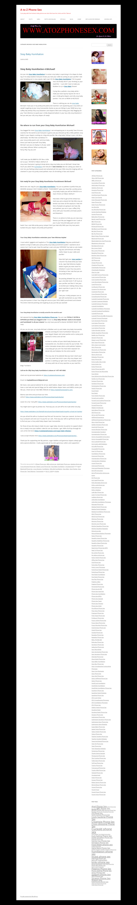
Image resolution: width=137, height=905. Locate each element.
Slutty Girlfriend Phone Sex (100, 678)
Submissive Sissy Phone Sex (100, 722)
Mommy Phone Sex (97, 521)
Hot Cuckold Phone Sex (99, 441)
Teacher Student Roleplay (99, 739)
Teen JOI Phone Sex (97, 744)
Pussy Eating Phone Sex (102, 871)
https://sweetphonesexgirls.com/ (62, 390)
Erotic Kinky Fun (96, 364)
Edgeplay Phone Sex (98, 357)
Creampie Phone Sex (98, 292)
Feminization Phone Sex (99, 386)
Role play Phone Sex (98, 642)
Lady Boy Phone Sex (98, 492)
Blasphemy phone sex (98, 243)
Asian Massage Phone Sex (99, 200)
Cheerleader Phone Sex (98, 267)
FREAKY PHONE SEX (97, 408)
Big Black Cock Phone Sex (99, 229)
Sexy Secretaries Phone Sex (100, 652)
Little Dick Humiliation (98, 499)
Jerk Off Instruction (97, 470)
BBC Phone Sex (96, 221)
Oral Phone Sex (96, 562)
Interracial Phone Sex (98, 466)
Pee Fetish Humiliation (98, 574)
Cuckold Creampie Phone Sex (100, 299)
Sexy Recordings (96, 649)
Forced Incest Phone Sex (99, 403)
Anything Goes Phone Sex (99, 195)
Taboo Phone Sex (97, 734)
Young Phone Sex (97, 787)
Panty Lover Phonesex (98, 567)
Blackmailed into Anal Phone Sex (101, 241)
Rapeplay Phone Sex (98, 637)
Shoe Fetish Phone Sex (98, 659)
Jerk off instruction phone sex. (100, 473)
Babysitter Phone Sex (98, 217)
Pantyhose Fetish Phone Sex (100, 570)
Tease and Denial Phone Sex (99, 883)
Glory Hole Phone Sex (98, 422)
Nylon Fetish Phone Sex (99, 558)
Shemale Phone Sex (97, 657)
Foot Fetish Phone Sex (98, 396)
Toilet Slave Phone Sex (98, 761)
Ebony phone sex (97, 354)
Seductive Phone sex (98, 647)
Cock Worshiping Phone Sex (100, 282)
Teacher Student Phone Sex (100, 736)
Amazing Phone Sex (97, 190)
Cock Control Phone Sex (99, 277)
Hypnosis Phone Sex (98, 456)
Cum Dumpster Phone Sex (99, 321)
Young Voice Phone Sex (99, 794)
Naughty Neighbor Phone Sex (100, 541)
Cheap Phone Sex (97, 263)
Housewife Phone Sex (98, 449)
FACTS (30, 19)
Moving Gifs (108, 19)
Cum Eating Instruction (98, 325)
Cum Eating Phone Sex (98, 328)
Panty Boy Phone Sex (98, 565)
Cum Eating (95, 834)
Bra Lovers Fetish (97, 248)
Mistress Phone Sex (97, 519)
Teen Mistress (31, 471)
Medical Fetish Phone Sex (99, 507)
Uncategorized (69, 466)
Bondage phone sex (97, 246)
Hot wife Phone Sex (97, 446)
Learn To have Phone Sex (99, 495)
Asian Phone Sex (96, 202)
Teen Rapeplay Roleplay (99, 748)
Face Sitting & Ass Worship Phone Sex (103, 376)
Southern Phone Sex (98, 690)
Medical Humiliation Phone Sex (101, 512)
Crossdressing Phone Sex (99, 296)
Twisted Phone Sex (97, 773)
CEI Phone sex (96, 260)
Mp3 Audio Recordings (93, 19)
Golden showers (96, 850)
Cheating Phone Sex (98, 265)
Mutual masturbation (97, 864)
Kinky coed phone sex (98, 485)
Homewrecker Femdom (99, 432)
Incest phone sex (101, 856)
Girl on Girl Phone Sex (98, 415)
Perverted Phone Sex (98, 587)
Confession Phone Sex (98, 287)
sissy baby (75, 103)
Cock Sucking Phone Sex (99, 280)
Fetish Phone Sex (97, 388)
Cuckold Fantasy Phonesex (100, 304)
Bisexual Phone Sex (110, 810)
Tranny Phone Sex (97, 765)
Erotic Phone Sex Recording (100, 371)
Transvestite (39, 471)
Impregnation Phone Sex (99, 458)
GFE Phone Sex (96, 412)
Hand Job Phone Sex (98, 427)
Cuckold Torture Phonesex (99, 318)
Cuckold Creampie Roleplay (100, 301)
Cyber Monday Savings (98, 330)
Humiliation (45, 469)
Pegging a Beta (96, 582)
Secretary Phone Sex (98, 645)
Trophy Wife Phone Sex (98, 770)
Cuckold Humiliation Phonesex (101, 309)
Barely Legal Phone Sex (98, 219)
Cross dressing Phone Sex (103, 825)
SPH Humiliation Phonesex (100, 703)
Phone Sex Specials (97, 599)
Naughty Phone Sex (97, 545)
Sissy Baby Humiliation (32, 54)
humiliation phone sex (102, 853)
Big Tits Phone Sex (97, 234)
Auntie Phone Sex (97, 214)
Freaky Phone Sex (96, 846)
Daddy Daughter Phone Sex (100, 333)
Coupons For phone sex (99, 289)
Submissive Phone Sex (98, 717)
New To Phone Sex (97, 550)
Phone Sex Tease (97, 601)
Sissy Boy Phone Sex (98, 664)
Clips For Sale (95, 272)
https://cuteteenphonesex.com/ (54, 375)
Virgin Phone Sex (97, 777)
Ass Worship (95, 207)
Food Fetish (95, 391)
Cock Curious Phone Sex (101, 815)
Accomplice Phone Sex (98, 183)
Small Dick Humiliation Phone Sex (102, 688)
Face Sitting (95, 374)
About (22, 19)
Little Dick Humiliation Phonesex (101, 502)
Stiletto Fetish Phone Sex (99, 707)
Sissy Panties (73, 469)
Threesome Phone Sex (98, 756)
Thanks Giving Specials (98, 753)
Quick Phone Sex (97, 630)
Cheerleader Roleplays (98, 270)
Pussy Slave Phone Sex (98, 623)
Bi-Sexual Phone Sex (98, 226)
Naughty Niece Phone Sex (99, 543)
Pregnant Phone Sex (98, 613)
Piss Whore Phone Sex (98, 608)
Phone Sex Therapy (97, 603)
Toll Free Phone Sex (97, 763)
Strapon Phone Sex (97, 715)
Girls (38, 19)
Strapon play (97, 880)
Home (79, 19)
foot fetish (95, 393)
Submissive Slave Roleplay (99, 724)
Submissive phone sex (100, 882)
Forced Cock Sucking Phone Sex (101, 400)
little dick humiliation (56, 469)
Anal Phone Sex (96, 192)
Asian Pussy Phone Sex (98, 205)
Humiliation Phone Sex (98, 454)
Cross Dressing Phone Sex (28, 466)
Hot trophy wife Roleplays (99, 444)
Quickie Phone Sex (97, 632)
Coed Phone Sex (96, 284)
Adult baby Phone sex (63, 464)
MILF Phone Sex (96, 514)
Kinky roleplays (96, 490)
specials (62, 19)
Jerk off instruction (99, 860)
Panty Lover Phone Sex (98, 867)
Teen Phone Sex (96, 746)
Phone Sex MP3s (96, 596)
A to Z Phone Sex (31, 9)
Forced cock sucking (98, 398)
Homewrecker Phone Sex (99, 434)
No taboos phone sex (98, 555)
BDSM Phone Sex (97, 224)
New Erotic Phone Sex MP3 (100, 548)
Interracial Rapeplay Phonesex (101, 468)
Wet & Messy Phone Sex (99, 785)
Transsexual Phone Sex (98, 768)
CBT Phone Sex (96, 258)
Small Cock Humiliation (98, 683)
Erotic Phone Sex (97, 367)
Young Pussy (95, 790)
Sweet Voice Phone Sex (98, 729)
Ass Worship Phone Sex (99, 209)
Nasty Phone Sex (97, 536)
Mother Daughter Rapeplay (100, 529)
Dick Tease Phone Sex (98, 342)
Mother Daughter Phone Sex (100, 526)
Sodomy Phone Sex (101, 874)
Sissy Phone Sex (96, 674)
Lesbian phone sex (97, 497)
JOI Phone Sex (96, 478)
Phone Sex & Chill (97, 589)
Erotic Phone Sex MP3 (98, 369)
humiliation (38, 167)
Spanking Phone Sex (98, 695)
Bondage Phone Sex (97, 812)
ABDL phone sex (51, 464)
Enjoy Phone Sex (96, 359)
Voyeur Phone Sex (97, 780)
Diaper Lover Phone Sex (43, 466)
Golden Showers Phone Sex (100, 425)
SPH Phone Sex (96, 705)
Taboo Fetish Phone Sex (99, 732)
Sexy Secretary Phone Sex (99, 654)
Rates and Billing (50, 19)
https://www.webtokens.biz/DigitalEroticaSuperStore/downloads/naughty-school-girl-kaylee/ (51, 411)
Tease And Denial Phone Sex (100, 741)
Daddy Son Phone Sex (98, 335)
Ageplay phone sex (76, 464)
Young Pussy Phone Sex (99, 792)
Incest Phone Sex (97, 463)
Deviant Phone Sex (97, 338)
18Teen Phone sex (40, 464)
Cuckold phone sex (102, 830)
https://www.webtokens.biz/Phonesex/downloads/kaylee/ (45, 397)
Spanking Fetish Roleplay (99, 693)
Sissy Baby (66, 469)
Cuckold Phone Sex (97, 313)
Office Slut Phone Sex (98, 560)
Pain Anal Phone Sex (108, 864)
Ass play (94, 809)
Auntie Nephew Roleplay (99, 212)
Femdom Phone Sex (98, 383)
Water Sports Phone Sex (99, 782)
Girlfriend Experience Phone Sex (101, 420)
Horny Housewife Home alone (101, 437)
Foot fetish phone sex (102, 844)
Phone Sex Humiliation (98, 594)
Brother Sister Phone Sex (99, 255)
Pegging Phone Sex (97, 584)
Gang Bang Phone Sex (98, 410)
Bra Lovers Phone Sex (98, 251)
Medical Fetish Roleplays (99, 509)
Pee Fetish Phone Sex (98, 577)
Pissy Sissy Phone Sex (98, 611)
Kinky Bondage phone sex (99, 483)
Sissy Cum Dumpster (98, 671)
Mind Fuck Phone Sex (98, 516)
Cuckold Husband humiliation (100, 311)
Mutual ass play (96, 531)
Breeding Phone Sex (98, 253)
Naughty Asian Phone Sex (99, 538)
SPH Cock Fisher (96, 698)
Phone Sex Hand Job (98, 591)
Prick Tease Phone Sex (98, 616)
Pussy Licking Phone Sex (99, 620)
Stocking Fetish (96, 710)
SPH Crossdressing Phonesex (100, 700)
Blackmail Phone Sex (26, 469)
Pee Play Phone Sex (97, 579)
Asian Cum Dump (97, 197)
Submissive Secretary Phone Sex (101, 719)
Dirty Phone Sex (96, 347)
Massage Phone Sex (97, 504)
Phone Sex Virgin (97, 606)
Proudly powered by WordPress (29, 896)
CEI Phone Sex (97, 813)
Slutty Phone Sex (97, 681)
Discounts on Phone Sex (99, 350)
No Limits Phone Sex (98, 553)
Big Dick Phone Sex (97, 231)
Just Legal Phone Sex (98, 480)
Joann (93, 475)
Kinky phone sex (96, 487)
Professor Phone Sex (98, 618)
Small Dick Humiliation (98, 686)
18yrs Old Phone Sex (98, 178)
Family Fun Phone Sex (98, 379)
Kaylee (57, 471)
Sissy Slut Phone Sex (98, 676)
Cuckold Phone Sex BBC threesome (102, 316)
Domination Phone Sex (98, 352)
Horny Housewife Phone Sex (100, 439)
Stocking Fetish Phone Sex (99, 712)
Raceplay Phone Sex (98, 635)
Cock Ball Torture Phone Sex (100, 275)
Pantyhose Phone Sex (98, 572)
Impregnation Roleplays (99, 461)
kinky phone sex (101, 862)
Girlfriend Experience (98, 417)
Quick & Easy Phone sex (99, 628)
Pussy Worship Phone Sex (99, 625)
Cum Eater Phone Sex (98, 323)
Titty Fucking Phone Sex (99, 758)
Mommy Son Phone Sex (99, 524)
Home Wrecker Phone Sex (99, 429)
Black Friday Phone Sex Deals (100, 236)
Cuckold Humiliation (98, 306)
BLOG (71, 19)
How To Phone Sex (97, 451)
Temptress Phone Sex (98, 751)
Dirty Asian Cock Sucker (99, 345)
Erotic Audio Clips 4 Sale (99, 362)
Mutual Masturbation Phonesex (101, 533)
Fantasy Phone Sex (97, 381)
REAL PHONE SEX (97, 640)
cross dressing (37, 469)
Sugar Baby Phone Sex (98, 727)
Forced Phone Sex (97, 405)
